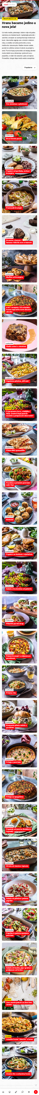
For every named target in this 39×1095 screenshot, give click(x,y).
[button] (22, 1092)
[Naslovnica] (3, 1092)
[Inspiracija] (9, 1092)
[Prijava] (36, 1092)
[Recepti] (16, 1092)
